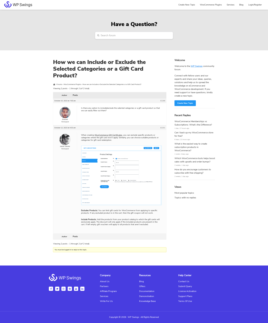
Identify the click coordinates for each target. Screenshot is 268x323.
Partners (104, 286)
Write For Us (106, 301)
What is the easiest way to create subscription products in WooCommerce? (190, 147)
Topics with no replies (185, 197)
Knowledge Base (147, 301)
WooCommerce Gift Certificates (108, 135)
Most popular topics (184, 192)
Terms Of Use (185, 301)
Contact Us (183, 281)
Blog (141, 281)
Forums (59, 84)
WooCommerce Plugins (72, 84)
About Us (104, 281)
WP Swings (197, 66)
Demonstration (146, 296)
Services (104, 296)
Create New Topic (185, 103)
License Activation (187, 291)
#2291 (162, 128)
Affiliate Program (108, 291)
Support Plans (185, 296)
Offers (142, 286)
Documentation (146, 291)
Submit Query (185, 286)
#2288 (162, 101)
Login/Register (255, 4)
